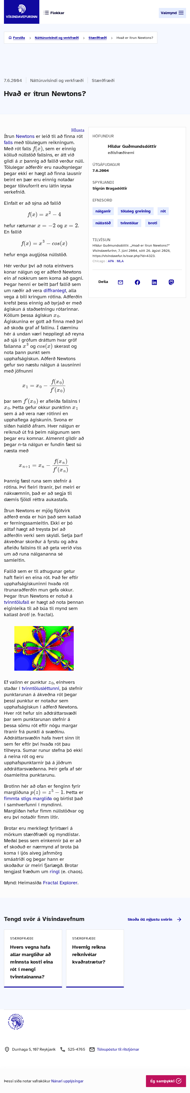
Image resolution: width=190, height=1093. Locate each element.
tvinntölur (129, 223)
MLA (120, 261)
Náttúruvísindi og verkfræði (57, 38)
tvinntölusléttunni (40, 688)
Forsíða (19, 38)
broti (152, 223)
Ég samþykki (163, 1081)
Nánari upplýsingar (67, 1081)
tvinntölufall (16, 602)
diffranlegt (55, 290)
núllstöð (103, 223)
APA (111, 261)
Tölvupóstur (118, 1049)
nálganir (103, 211)
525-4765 (76, 1049)
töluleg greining (136, 211)
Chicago (99, 261)
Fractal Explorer (60, 883)
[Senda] (120, 282)
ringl (55, 871)
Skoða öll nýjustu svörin (150, 919)
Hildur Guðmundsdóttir (132, 146)
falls (8, 142)
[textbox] (37, 148)
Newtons (25, 136)
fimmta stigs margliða (28, 798)
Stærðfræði (98, 38)
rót (163, 211)
